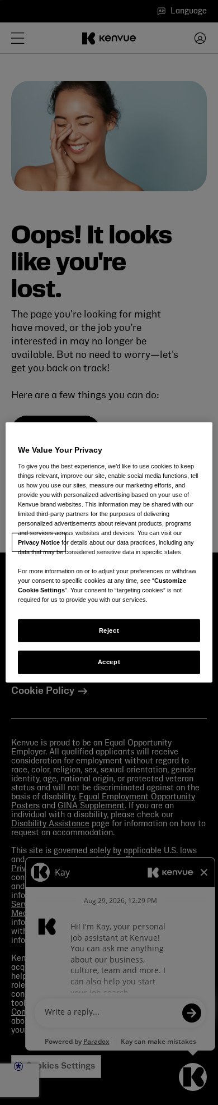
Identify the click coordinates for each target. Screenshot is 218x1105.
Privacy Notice (39, 542)
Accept (109, 662)
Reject (109, 630)
